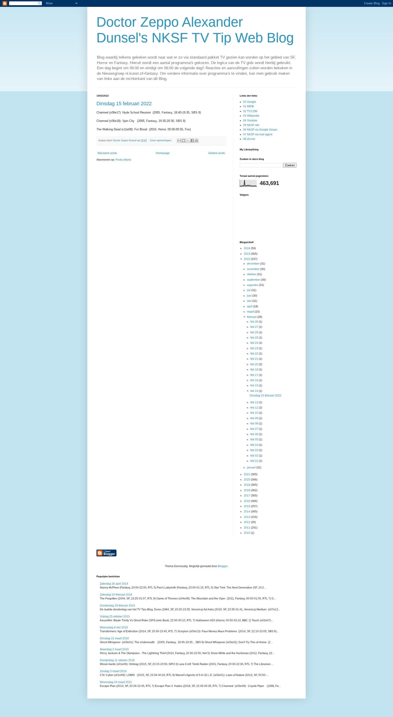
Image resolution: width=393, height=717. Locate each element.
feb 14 (254, 391)
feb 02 (254, 455)
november (253, 269)
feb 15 (254, 385)
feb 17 (254, 375)
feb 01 (254, 461)
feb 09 (254, 418)
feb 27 (254, 327)
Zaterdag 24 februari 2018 (116, 594)
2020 (247, 479)
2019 (247, 484)
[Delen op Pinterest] (196, 140)
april (250, 306)
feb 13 (254, 402)
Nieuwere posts (107, 153)
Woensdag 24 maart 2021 (116, 682)
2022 (247, 259)
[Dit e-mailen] (179, 140)
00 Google (249, 101)
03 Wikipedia (251, 115)
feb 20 (254, 364)
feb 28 (254, 321)
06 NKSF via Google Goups (260, 129)
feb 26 (254, 332)
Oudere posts (216, 153)
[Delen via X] (188, 140)
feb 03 (254, 450)
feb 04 (254, 445)
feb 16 (254, 380)
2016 (247, 501)
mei (249, 301)
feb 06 (254, 434)
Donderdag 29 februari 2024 (117, 605)
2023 (247, 253)
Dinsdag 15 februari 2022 (124, 103)
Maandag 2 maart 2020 (114, 649)
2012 (247, 522)
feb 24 (254, 342)
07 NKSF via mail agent (257, 134)
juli (249, 290)
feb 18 (254, 369)
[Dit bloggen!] (183, 140)
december (253, 263)
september (254, 279)
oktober (252, 274)
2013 (247, 517)
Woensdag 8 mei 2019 (114, 627)
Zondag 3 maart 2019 (113, 671)
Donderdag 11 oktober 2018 (117, 660)
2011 (247, 527)
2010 (247, 533)
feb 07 (254, 429)
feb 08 (254, 423)
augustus (253, 285)
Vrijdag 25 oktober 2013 (115, 616)
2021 (247, 474)
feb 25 (254, 337)
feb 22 (254, 353)
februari (252, 317)
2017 (247, 495)
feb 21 (254, 358)
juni (249, 295)
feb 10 (254, 412)
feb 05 (254, 439)
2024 (247, 248)
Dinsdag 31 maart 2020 (114, 638)
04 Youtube (250, 120)
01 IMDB (248, 106)
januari (251, 467)
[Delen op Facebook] (192, 140)
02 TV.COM (250, 111)
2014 (247, 511)
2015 (247, 506)
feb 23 (254, 348)
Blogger (222, 566)
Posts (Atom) (123, 159)
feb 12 (254, 407)
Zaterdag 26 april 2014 (114, 583)
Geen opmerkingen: (161, 140)
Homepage (163, 153)
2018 (247, 490)
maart (251, 311)
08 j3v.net (249, 139)
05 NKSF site (251, 125)
